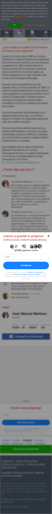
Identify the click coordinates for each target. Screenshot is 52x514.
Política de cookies (34, 274)
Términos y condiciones (35, 272)
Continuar (26, 265)
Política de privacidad (20, 274)
